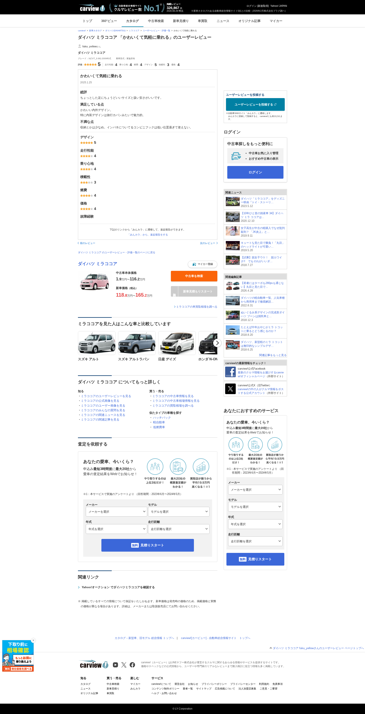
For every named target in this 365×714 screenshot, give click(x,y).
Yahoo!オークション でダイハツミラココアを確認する (118, 587)
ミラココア (134, 30)
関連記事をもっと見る (273, 355)
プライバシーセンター (243, 683)
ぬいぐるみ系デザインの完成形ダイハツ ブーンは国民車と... (263, 316)
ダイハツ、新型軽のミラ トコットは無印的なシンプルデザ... (262, 345)
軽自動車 (159, 422)
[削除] (33, 640)
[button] (202, 264)
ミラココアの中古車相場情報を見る (176, 400)
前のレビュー (87, 243)
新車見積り (181, 21)
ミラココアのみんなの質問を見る (103, 410)
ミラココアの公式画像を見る (100, 400)
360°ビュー (109, 21)
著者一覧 (188, 688)
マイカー (276, 21)
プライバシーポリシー (214, 683)
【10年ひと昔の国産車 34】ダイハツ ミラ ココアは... (262, 217)
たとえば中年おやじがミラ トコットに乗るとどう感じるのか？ (262, 331)
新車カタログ (95, 30)
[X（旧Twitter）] (123, 664)
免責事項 (277, 683)
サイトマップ (203, 688)
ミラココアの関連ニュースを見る (103, 415)
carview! (82, 30)
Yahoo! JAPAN (278, 5)
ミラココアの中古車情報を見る (173, 396)
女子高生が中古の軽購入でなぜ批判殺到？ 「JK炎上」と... (263, 231)
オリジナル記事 (249, 21)
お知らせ (193, 683)
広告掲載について (225, 688)
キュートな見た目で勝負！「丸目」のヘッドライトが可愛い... (263, 246)
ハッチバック (162, 417)
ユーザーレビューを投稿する (254, 104)
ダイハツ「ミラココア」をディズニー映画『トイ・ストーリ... (263, 202)
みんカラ (135, 688)
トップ (87, 21)
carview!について (161, 683)
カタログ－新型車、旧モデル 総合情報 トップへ (144, 638)
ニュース (223, 21)
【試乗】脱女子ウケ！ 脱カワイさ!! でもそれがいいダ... (261, 261)
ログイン (252, 5)
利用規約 (264, 683)
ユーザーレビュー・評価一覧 (156, 30)
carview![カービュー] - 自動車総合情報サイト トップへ (215, 638)
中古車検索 (156, 21)
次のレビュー (207, 243)
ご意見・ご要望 (268, 688)
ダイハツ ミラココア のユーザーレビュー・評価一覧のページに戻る (116, 252)
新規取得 (263, 5)
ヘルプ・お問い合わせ (164, 693)
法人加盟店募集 (247, 688)
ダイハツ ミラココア (97, 263)
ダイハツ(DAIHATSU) (115, 30)
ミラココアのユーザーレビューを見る (106, 396)
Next (217, 343)
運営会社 (179, 683)
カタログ (132, 21)
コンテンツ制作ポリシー (165, 688)
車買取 (202, 21)
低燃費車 (159, 427)
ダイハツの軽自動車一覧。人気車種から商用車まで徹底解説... (263, 301)
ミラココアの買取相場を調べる (173, 405)
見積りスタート (152, 545)
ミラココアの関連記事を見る (100, 419)
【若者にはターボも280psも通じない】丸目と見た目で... (262, 286)
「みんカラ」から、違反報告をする (147, 234)
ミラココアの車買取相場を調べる (196, 306)
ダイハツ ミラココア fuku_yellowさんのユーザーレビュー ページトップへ (318, 648)
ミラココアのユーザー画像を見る (103, 405)
